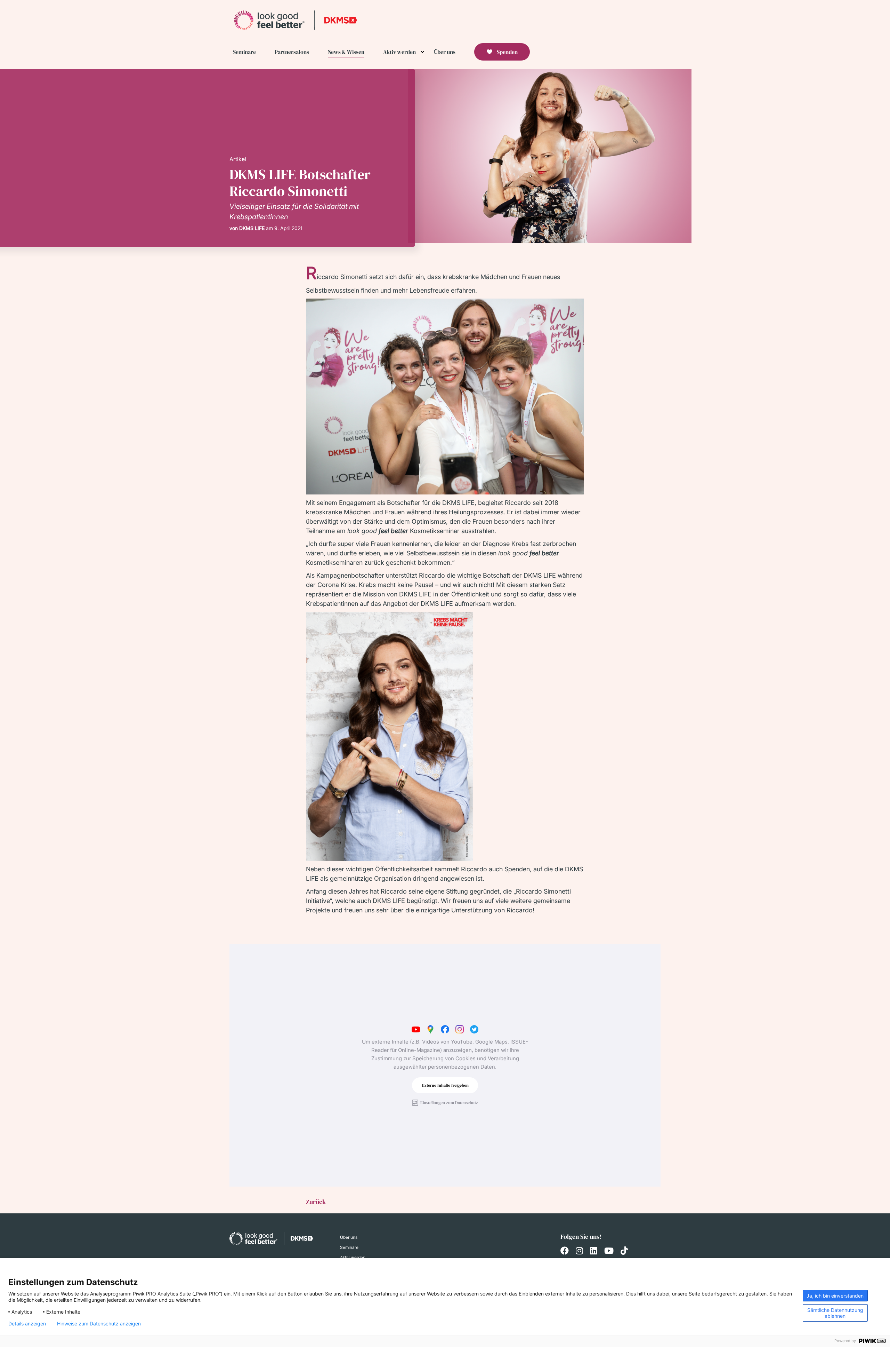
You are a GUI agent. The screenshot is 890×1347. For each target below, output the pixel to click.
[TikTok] (624, 1251)
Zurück (316, 1201)
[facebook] (564, 1251)
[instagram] (579, 1251)
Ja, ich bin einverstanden (835, 1296)
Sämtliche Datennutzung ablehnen (835, 1313)
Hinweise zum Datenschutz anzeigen (99, 1323)
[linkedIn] (593, 1251)
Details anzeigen (27, 1323)
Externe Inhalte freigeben (445, 1085)
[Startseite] (295, 20)
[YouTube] (609, 1251)
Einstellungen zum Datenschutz (449, 1103)
